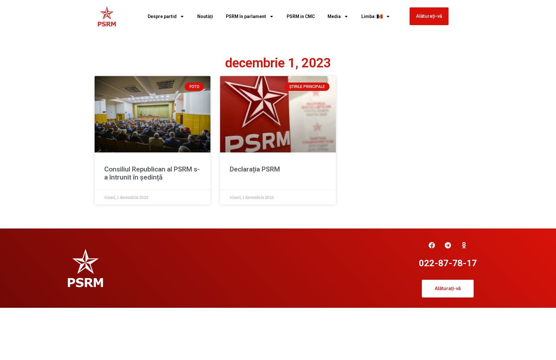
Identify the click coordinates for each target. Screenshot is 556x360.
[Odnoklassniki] (464, 245)
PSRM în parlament (246, 16)
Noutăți (205, 16)
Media (334, 16)
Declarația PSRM (255, 169)
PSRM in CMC (301, 16)
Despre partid (162, 16)
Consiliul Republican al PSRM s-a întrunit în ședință (152, 173)
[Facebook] (431, 245)
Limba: (369, 16)
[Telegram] (447, 245)
